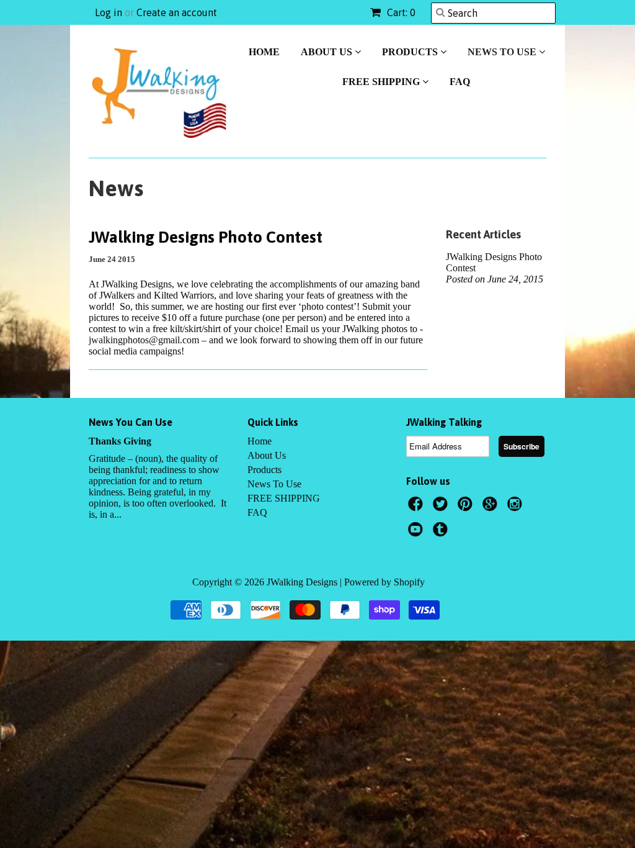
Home (264, 52)
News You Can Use (130, 422)
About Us (328, 52)
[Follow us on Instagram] (516, 507)
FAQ (460, 81)
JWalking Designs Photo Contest (205, 237)
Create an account (176, 12)
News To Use (503, 52)
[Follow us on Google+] (491, 507)
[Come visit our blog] (442, 533)
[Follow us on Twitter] (442, 507)
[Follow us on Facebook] (417, 507)
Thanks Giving (120, 441)
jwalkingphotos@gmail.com (144, 340)
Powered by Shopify (384, 582)
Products (411, 52)
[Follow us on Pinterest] (467, 507)
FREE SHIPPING (382, 81)
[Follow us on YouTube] (417, 533)
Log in (108, 12)
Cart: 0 (399, 12)
